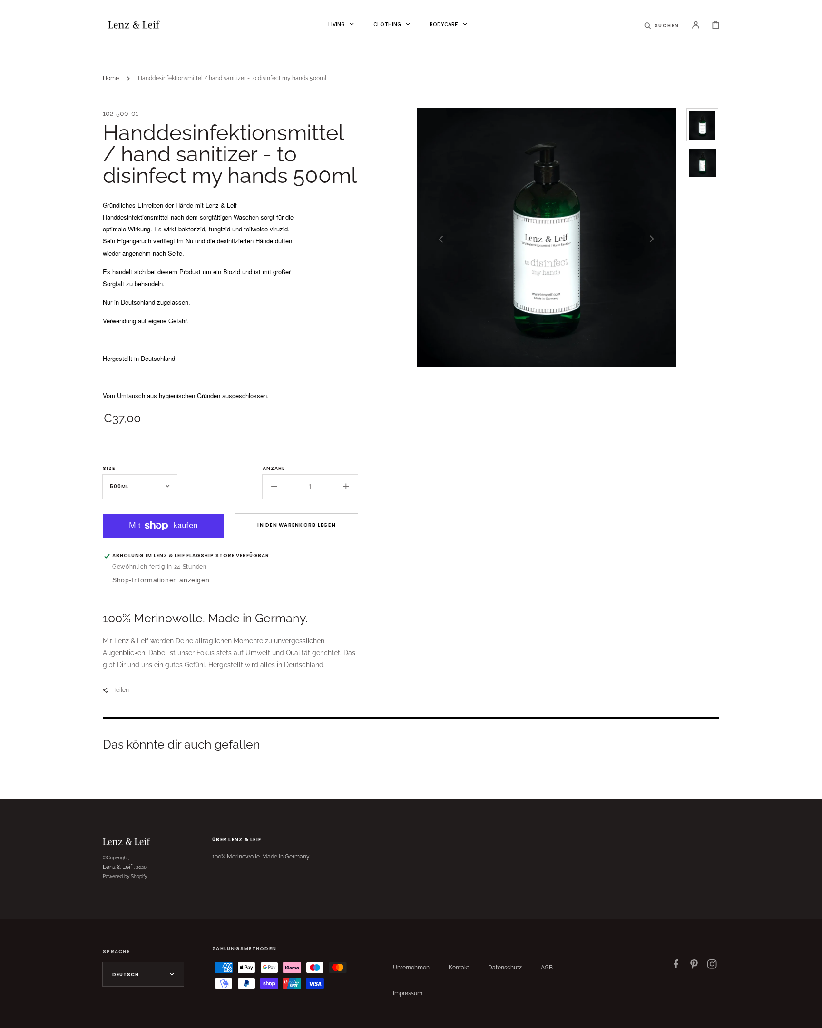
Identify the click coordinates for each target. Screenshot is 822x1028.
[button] (662, 24)
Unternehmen (411, 967)
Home (111, 78)
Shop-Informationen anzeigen (160, 580)
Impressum (407, 993)
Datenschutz (505, 967)
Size (109, 468)
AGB (547, 967)
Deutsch (125, 974)
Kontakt (459, 967)
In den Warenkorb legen (296, 525)
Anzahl (274, 468)
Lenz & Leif (117, 867)
